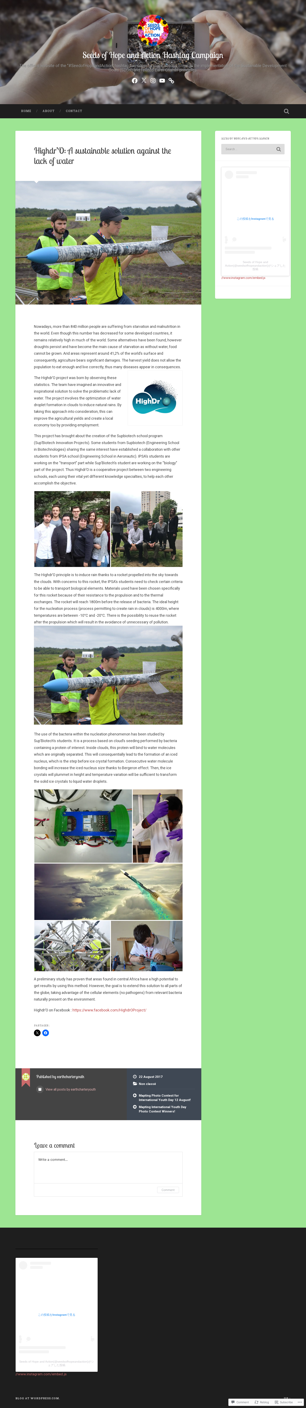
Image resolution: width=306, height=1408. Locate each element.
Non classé (147, 1084)
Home (26, 111)
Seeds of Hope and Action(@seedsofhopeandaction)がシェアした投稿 (255, 265)
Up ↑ (287, 1398)
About (48, 111)
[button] (72, 529)
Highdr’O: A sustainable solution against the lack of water (102, 155)
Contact (74, 111)
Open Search (286, 111)
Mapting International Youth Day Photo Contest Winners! (162, 1109)
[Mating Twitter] (144, 80)
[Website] (171, 80)
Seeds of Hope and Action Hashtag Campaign (153, 55)
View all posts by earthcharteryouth (70, 1089)
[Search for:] (253, 149)
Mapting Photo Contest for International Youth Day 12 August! (165, 1098)
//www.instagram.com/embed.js (243, 278)
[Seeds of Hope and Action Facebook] (134, 80)
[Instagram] (153, 80)
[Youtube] (162, 80)
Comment (168, 1190)
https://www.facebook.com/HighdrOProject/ (109, 1010)
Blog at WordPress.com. (37, 1398)
